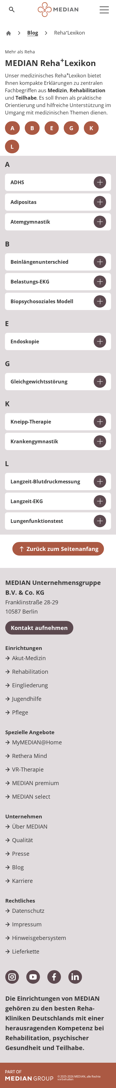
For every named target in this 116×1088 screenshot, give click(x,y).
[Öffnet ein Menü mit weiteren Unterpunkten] (104, 9)
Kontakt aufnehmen (39, 627)
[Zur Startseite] (58, 9)
